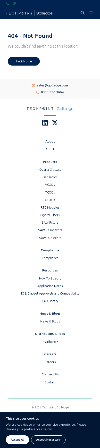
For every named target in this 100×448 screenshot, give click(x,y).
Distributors (50, 342)
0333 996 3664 (52, 92)
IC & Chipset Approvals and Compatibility (50, 293)
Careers (50, 362)
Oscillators (50, 177)
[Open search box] (82, 13)
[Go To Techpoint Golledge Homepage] (29, 13)
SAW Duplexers (50, 238)
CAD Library (50, 301)
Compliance (50, 258)
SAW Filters (50, 222)
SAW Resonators (50, 230)
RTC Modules (50, 207)
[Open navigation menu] (91, 13)
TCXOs (50, 192)
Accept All (17, 439)
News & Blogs (50, 321)
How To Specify (50, 278)
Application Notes (50, 286)
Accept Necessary (48, 439)
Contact (50, 382)
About (50, 149)
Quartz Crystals (50, 169)
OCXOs (50, 200)
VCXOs (50, 184)
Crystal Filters (50, 215)
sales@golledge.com (52, 85)
